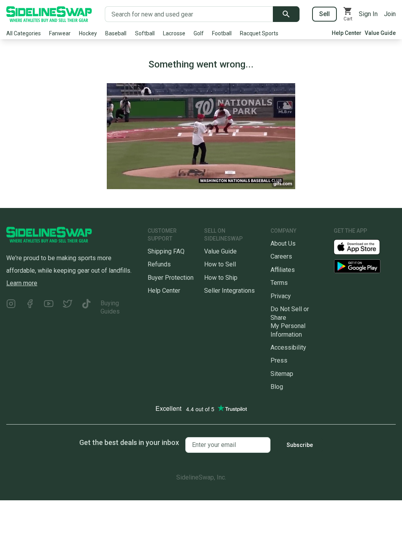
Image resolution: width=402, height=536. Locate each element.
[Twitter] (67, 307)
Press (278, 360)
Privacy (280, 296)
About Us (283, 243)
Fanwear (60, 33)
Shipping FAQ (166, 251)
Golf (199, 33)
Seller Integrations (229, 290)
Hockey (88, 33)
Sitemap (281, 373)
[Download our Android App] (365, 266)
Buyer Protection (171, 277)
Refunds (159, 264)
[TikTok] (86, 307)
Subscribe (300, 445)
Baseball (115, 33)
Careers (281, 256)
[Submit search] (286, 14)
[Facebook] (30, 307)
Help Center (347, 33)
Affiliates (282, 269)
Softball (145, 33)
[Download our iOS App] (363, 246)
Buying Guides (110, 307)
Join (390, 14)
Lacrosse (174, 33)
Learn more (21, 283)
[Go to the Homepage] (49, 14)
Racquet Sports (259, 33)
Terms (279, 282)
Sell (324, 14)
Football (222, 33)
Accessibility (288, 347)
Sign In (368, 14)
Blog (276, 386)
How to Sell (220, 264)
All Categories (23, 33)
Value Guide (380, 33)
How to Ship (221, 277)
